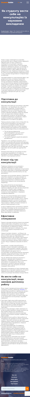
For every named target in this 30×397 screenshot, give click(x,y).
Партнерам (14, 383)
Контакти (14, 377)
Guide (7, 2)
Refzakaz (22, 289)
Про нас (14, 375)
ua (18, 2)
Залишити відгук (6, 393)
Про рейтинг (14, 381)
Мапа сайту (14, 379)
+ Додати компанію (19, 393)
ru (21, 2)
